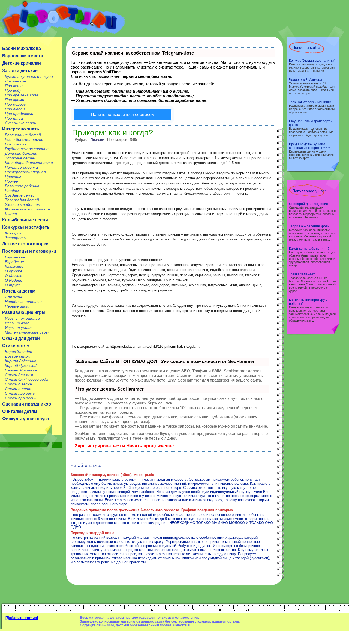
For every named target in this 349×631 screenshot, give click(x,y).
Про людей (15, 109)
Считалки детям (19, 411)
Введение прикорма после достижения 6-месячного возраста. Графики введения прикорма (152, 510)
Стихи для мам (19, 375)
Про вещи (14, 86)
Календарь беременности (29, 162)
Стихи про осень (20, 398)
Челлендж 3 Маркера (305, 80)
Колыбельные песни (25, 220)
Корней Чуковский (21, 365)
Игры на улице (18, 327)
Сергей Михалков (21, 370)
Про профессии (19, 113)
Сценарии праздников (26, 404)
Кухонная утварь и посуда (29, 76)
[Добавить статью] (21, 618)
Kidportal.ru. (62, 18)
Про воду (13, 90)
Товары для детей (22, 200)
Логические (15, 81)
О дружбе (13, 271)
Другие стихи (18, 356)
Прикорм (13, 176)
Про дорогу (15, 104)
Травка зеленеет (302, 274)
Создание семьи (20, 195)
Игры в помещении (22, 318)
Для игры (13, 297)
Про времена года (21, 95)
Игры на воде (17, 323)
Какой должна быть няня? (309, 249)
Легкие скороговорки (25, 244)
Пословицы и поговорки (29, 251)
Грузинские (15, 257)
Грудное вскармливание (27, 149)
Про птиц (14, 118)
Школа (11, 214)
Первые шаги (17, 306)
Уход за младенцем (23, 204)
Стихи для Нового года (26, 379)
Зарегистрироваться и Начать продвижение (124, 445)
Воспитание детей (23, 135)
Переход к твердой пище (92, 533)
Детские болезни (21, 153)
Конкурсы (13, 233)
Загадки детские (20, 70)
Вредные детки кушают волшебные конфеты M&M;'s (311, 146)
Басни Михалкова (21, 48)
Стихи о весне (18, 384)
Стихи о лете (18, 388)
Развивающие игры (24, 312)
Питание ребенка (21, 167)
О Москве (13, 275)
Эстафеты (15, 238)
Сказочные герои (20, 123)
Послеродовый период (25, 172)
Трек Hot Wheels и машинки (310, 102)
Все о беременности (24, 139)
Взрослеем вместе (22, 55)
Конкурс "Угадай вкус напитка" (312, 60)
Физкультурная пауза (25, 418)
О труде (13, 285)
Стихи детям (16, 345)
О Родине (13, 280)
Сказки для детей (21, 338)
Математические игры (27, 332)
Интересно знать (20, 129)
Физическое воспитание (27, 209)
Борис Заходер (18, 351)
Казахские (14, 266)
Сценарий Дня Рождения (308, 204)
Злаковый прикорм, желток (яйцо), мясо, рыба (112, 475)
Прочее (11, 181)
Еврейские (14, 262)
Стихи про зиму (20, 393)
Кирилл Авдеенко (20, 361)
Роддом (12, 190)
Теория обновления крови (309, 226)
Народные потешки (23, 301)
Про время (14, 99)
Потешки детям (18, 291)
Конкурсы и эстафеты (26, 227)
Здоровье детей (20, 158)
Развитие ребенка (22, 186)
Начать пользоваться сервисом (123, 114)
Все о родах (15, 144)
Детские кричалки (21, 63)
